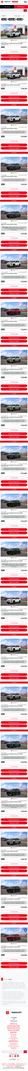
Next (26, 33)
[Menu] (25, 2)
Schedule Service (13, 1043)
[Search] (25, 10)
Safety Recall (13, 1048)
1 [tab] (11, 40)
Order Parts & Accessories (13, 1045)
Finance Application (13, 1028)
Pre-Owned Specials (13, 1038)
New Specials (13, 1036)
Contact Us (13, 1023)
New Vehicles (13, 1034)
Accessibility (12, 1063)
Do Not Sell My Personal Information (15, 1065)
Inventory (13, 1032)
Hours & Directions (13, 1026)
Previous (2, 33)
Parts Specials (13, 1047)
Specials (13, 1039)
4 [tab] (15, 40)
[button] (25, 930)
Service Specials (13, 1044)
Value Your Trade (14, 59)
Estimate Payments (14, 55)
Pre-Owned (13, 1035)
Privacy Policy (19, 1063)
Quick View (15, 51)
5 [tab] (16, 40)
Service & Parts (13, 1041)
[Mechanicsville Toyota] (6, 1)
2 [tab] (12, 40)
